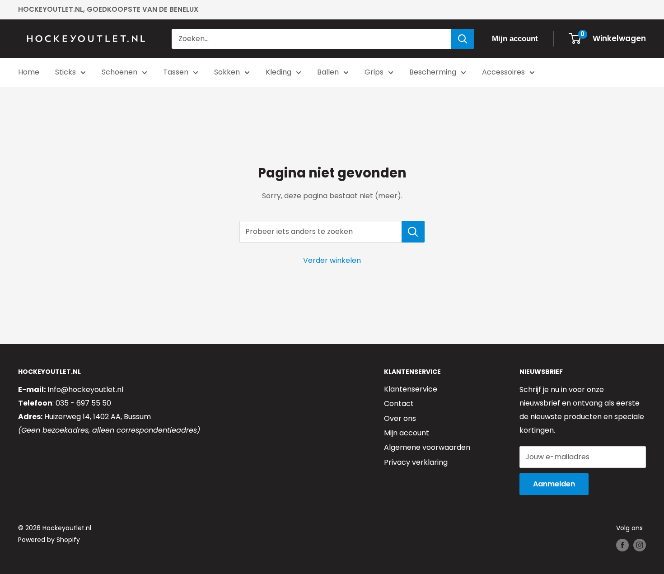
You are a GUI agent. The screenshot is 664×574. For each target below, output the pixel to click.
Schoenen (119, 72)
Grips (374, 72)
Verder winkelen (332, 260)
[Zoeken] (462, 39)
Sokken (227, 72)
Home (28, 72)
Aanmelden (554, 484)
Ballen (328, 72)
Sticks (65, 72)
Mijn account (406, 433)
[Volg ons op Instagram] (639, 545)
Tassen (175, 72)
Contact (399, 403)
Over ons (400, 418)
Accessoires (503, 72)
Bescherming (432, 72)
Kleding (278, 72)
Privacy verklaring (416, 462)
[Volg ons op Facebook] (622, 545)
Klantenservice (410, 389)
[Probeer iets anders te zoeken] (413, 232)
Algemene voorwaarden (427, 447)
